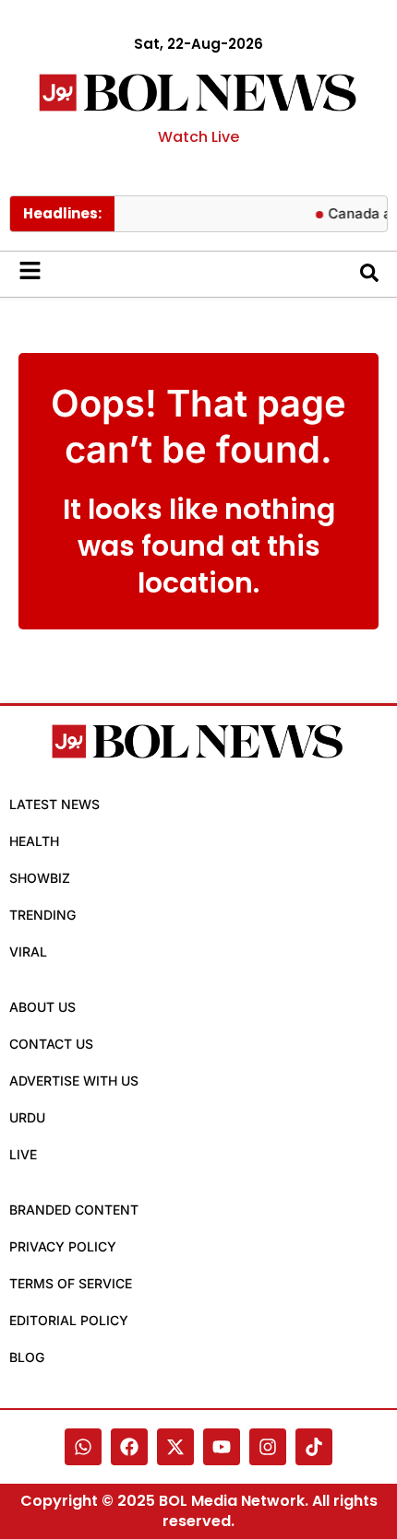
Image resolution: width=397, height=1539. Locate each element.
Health (34, 841)
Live (23, 1154)
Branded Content (73, 1209)
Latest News (54, 804)
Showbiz (39, 878)
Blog (26, 1357)
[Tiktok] (313, 1446)
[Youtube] (221, 1446)
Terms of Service (70, 1283)
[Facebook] (129, 1446)
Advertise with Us (73, 1080)
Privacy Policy (62, 1246)
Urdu (27, 1117)
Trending (42, 914)
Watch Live (198, 136)
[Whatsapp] (83, 1446)
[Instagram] (267, 1446)
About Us (42, 1007)
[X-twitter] (175, 1446)
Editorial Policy (68, 1320)
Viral (28, 951)
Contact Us (51, 1043)
